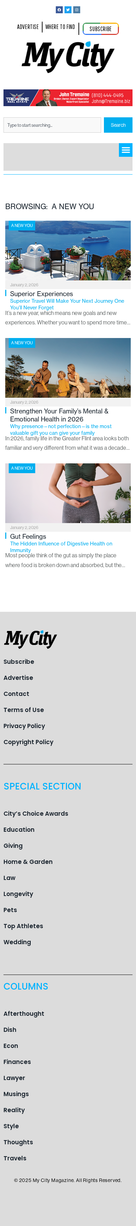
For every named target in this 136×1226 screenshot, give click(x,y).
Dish (9, 1030)
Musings (16, 1094)
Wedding (17, 942)
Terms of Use (23, 710)
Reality (14, 1110)
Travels (15, 1158)
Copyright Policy (28, 742)
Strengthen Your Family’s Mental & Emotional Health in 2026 (61, 421)
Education (19, 829)
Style (11, 1126)
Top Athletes (23, 926)
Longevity (18, 894)
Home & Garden (28, 862)
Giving (13, 846)
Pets (10, 910)
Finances (17, 1062)
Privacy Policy (24, 726)
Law (9, 878)
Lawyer (14, 1078)
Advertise (18, 678)
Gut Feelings (61, 543)
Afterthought (23, 1014)
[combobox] (52, 125)
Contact (16, 694)
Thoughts (18, 1142)
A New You (22, 225)
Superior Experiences (67, 300)
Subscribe (18, 662)
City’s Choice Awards (35, 813)
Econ (10, 1046)
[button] (126, 150)
